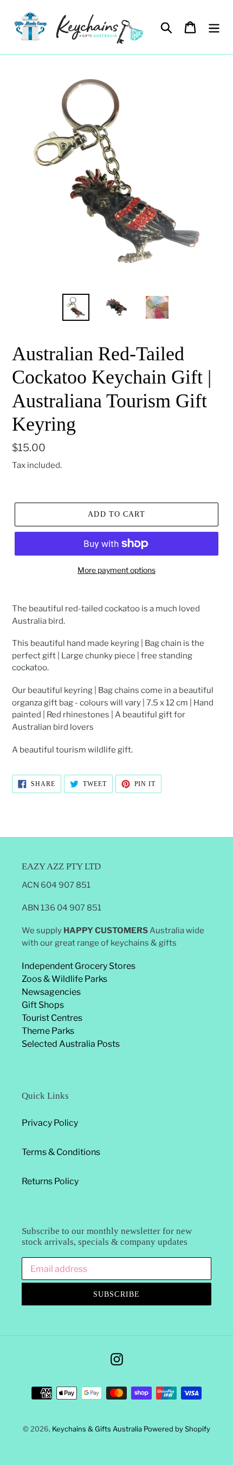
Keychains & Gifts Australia (98, 1428)
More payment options (116, 570)
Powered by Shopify (177, 1428)
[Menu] (214, 27)
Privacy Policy (50, 1123)
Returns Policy (50, 1181)
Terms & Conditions (61, 1152)
